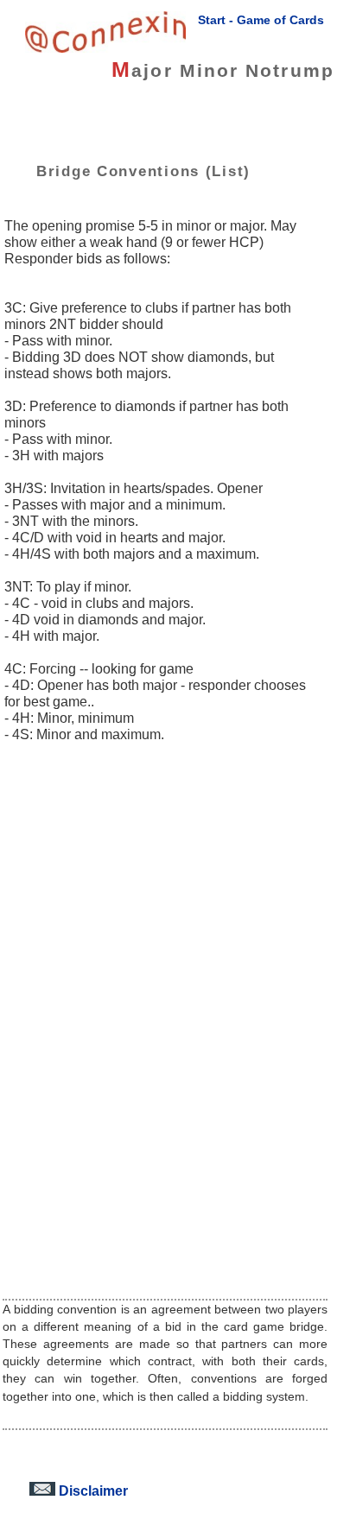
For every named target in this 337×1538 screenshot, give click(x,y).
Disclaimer (91, 1490)
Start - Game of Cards (261, 20)
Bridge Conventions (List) (143, 171)
